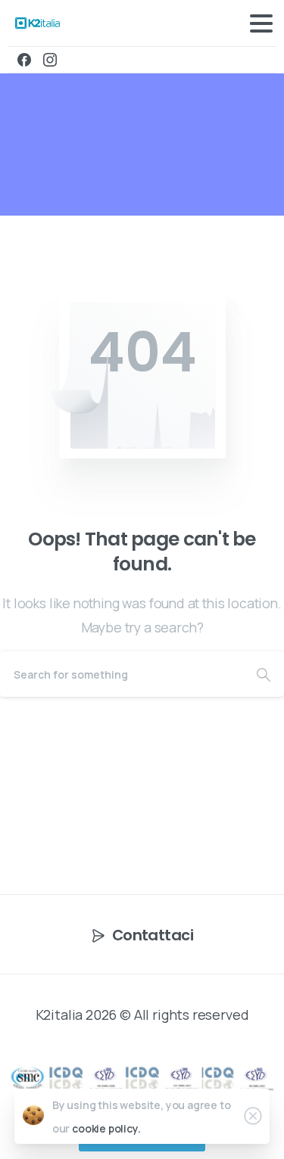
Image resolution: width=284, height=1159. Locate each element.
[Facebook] (24, 60)
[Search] (263, 674)
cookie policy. (106, 1128)
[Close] (253, 1116)
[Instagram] (50, 60)
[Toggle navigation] (261, 23)
